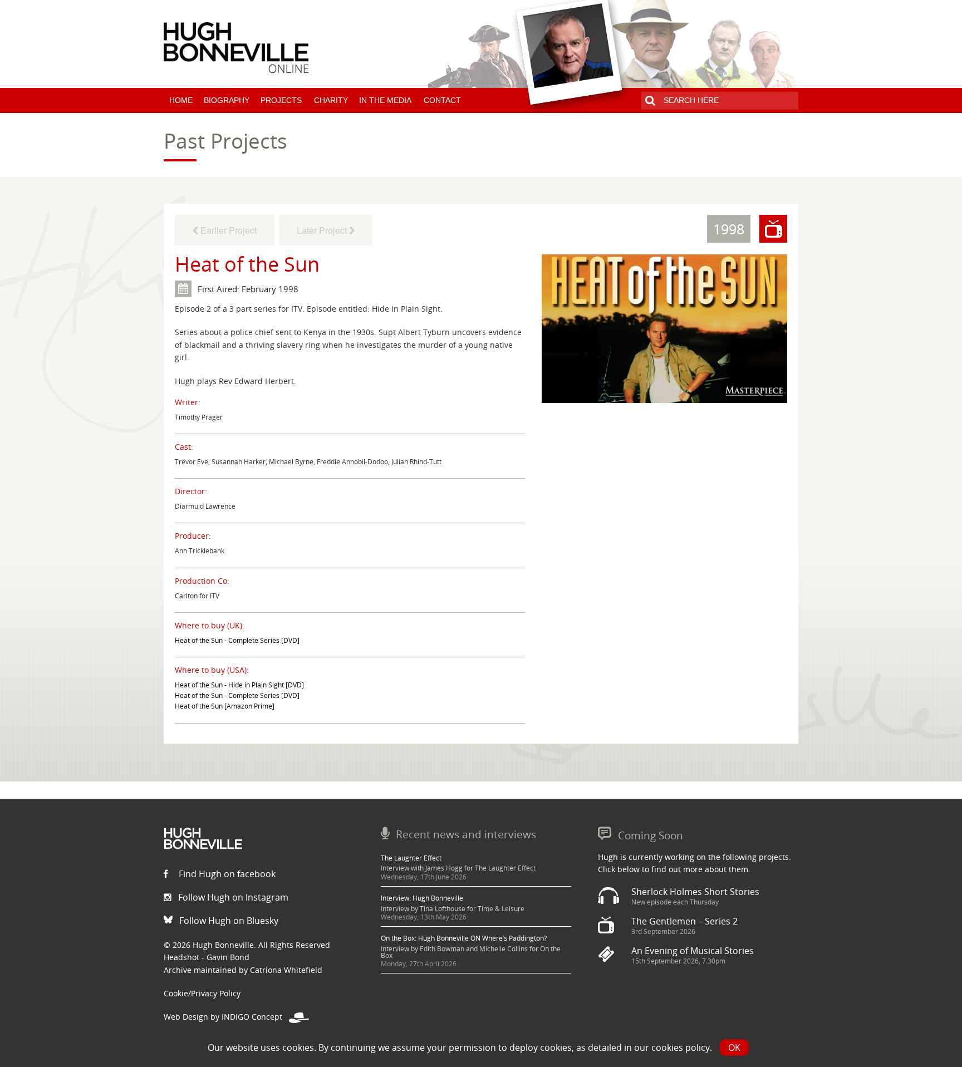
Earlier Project (227, 230)
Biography (226, 100)
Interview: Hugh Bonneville (422, 898)
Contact (442, 100)
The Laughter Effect (411, 858)
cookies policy (680, 1047)
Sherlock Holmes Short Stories (695, 891)
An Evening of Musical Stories (692, 950)
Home (181, 100)
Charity (331, 100)
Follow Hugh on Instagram (232, 897)
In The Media (385, 100)
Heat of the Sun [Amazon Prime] (224, 706)
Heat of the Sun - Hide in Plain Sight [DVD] (239, 685)
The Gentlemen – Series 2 (684, 921)
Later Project (323, 230)
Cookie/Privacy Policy (202, 993)
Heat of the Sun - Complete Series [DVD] (237, 640)
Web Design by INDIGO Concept (226, 1016)
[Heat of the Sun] (664, 328)
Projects (281, 100)
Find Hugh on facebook (226, 874)
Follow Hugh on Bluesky (227, 920)
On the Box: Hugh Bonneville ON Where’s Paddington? (464, 938)
